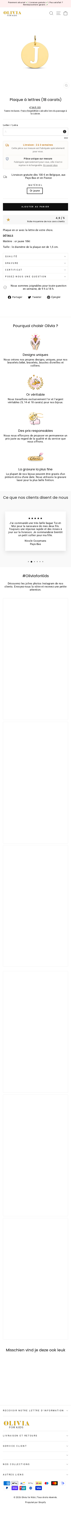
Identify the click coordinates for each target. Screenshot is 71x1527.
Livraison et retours (20, 1436)
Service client (15, 1446)
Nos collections (16, 1464)
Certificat (13, 270)
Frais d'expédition (30, 111)
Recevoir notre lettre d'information (33, 1410)
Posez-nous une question (26, 276)
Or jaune (35, 190)
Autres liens (13, 1474)
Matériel (35, 185)
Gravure (12, 263)
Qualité (11, 256)
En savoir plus (50, 165)
